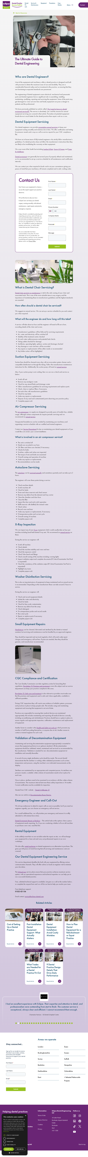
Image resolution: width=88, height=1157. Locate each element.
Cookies (40, 1124)
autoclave (21, 473)
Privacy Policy (32, 241)
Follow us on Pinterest (79, 1121)
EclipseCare (22, 872)
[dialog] (15, 1134)
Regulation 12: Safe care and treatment (28, 693)
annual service (62, 367)
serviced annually (36, 473)
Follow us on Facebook (74, 1115)
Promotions (52, 3)
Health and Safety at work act (47, 728)
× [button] (25, 1115)
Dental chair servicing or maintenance (27, 293)
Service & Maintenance (34, 4)
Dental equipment (21, 156)
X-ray (36, 530)
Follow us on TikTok (74, 1126)
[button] (16, 1023)
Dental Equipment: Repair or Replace (27, 821)
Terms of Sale (42, 1115)
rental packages (30, 846)
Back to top (82, 1144)
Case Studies (60, 4)
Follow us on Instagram (79, 1115)
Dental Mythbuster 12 (42, 790)
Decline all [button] (20, 1149)
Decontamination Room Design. (40, 795)
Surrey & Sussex (59, 149)
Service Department (30, 429)
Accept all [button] (8, 1149)
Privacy (40, 1129)
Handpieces (19, 629)
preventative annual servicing (48, 127)
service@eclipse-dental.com (34, 896)
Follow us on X (79, 1126)
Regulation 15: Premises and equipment (36, 686)
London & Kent (48, 149)
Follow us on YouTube (74, 1131)
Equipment (44, 3)
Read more (6, 1131)
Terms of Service (42, 1120)
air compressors (23, 412)
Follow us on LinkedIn (74, 1121)
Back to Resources (21, 13)
